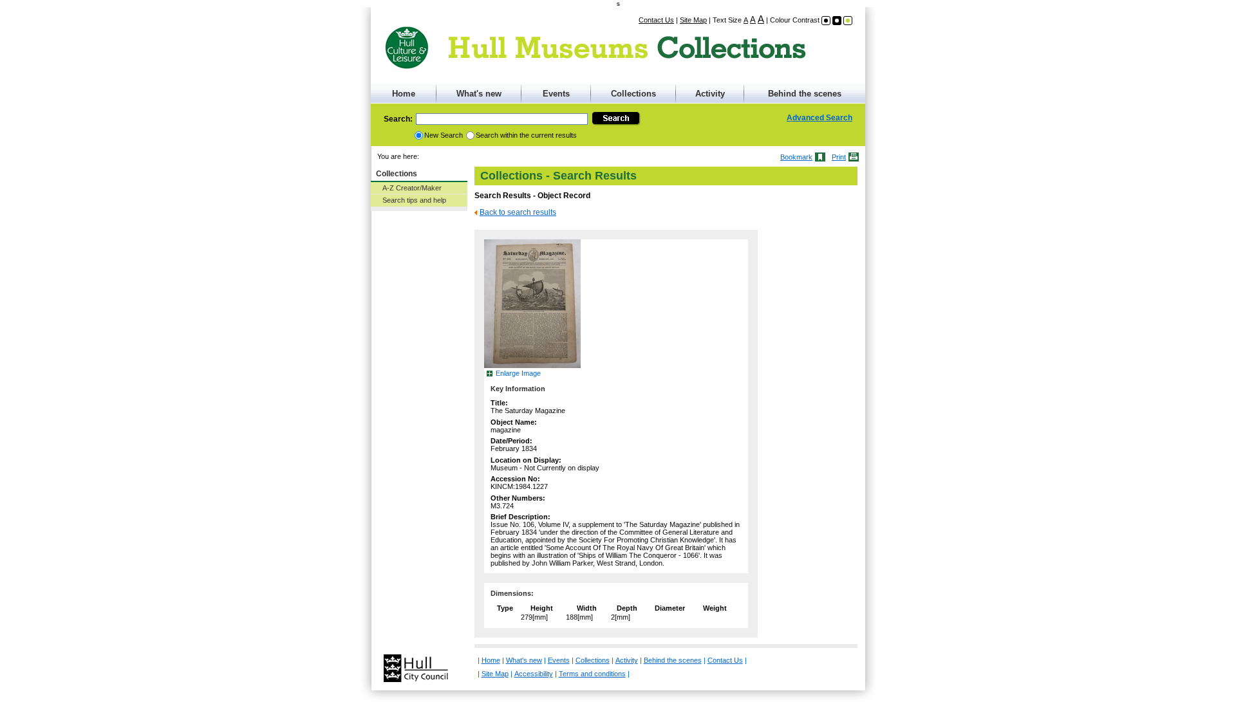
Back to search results (518, 212)
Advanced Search (819, 117)
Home (403, 93)
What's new (478, 93)
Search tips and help (414, 200)
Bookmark (796, 157)
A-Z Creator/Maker (412, 188)
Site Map (693, 20)
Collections (633, 93)
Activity (710, 93)
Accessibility (533, 674)
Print (839, 157)
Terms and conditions (592, 674)
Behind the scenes (804, 93)
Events (556, 93)
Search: (398, 119)
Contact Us (656, 20)
